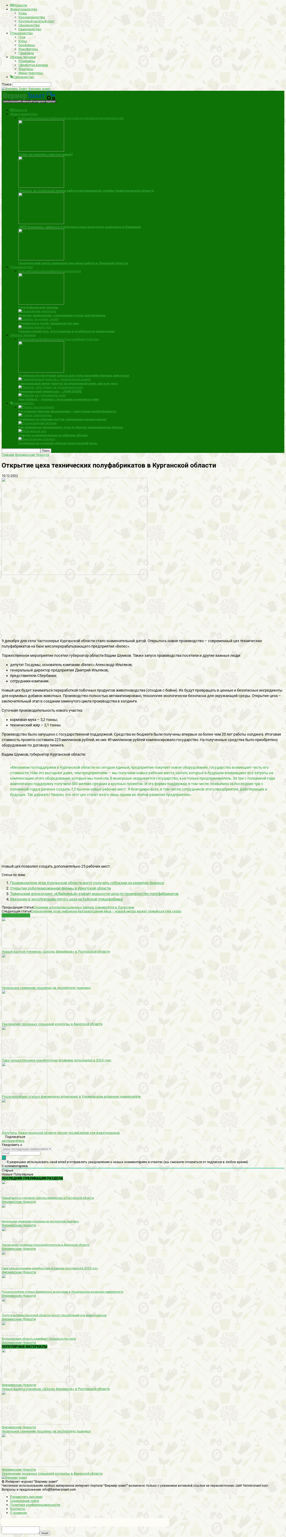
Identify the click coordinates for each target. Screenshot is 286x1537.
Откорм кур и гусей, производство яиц (48, 323)
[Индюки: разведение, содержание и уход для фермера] (37, 311)
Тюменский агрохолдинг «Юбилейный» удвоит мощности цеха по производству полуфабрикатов (94, 894)
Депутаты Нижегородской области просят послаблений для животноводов (61, 1133)
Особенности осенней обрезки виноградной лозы (57, 443)
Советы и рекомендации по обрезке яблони (53, 435)
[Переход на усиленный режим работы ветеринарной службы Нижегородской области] (41, 187)
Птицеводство (21, 33)
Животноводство (23, 9)
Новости (20, 5)
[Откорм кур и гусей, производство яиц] (38, 319)
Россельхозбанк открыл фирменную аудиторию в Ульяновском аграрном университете (71, 1097)
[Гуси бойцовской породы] (41, 303)
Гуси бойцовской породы (38, 307)
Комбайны (26, 61)
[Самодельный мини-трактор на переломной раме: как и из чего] (54, 379)
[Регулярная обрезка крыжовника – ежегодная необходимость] (36, 407)
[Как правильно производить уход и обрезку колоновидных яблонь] (37, 423)
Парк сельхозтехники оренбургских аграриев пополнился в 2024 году (56, 1060)
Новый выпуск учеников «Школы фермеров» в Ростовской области (56, 952)
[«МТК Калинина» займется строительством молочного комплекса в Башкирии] (41, 223)
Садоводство (23, 77)
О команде (18, 1513)
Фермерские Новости (19, 1202)
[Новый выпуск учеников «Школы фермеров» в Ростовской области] (24, 948)
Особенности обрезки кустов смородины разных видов (62, 419)
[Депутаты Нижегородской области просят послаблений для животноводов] (24, 1129)
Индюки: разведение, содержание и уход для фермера (61, 315)
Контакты (17, 1509)
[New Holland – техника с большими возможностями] (42, 395)
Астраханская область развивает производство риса (39, 1338)
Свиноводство (29, 29)
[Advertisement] (127, 605)
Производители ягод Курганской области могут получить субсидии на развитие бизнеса (87, 883)
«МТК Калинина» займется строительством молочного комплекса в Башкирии (79, 227)
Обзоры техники (23, 57)
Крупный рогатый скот (36, 21)
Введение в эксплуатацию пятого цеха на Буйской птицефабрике (66, 899)
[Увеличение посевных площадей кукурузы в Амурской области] (24, 1020)
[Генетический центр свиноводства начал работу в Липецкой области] (41, 259)
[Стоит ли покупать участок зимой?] (41, 150)
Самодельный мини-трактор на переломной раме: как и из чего (68, 383)
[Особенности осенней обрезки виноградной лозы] (36, 439)
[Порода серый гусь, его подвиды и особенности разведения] (34, 327)
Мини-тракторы (30, 73)
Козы (22, 13)
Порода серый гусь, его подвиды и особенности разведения (66, 331)
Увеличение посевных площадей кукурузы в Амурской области (52, 1024)
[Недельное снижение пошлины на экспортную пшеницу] (24, 984)
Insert (44, 1533)
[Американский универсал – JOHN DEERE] (51, 387)
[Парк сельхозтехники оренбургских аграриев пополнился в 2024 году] (24, 1056)
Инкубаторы (28, 49)
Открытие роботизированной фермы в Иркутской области (60, 888)
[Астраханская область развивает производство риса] (12, 1335)
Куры (22, 41)
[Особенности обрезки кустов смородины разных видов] (35, 415)
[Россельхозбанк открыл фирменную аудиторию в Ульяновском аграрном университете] (24, 1093)
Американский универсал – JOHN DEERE (50, 391)
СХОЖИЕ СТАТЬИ (16, 915)
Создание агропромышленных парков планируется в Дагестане (83, 907)
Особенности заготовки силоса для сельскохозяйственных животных (73, 375)
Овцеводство (29, 25)
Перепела (26, 53)
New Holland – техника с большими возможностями (58, 399)
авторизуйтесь (13, 1141)
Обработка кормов (33, 65)
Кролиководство (31, 17)
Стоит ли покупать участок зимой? (45, 154)
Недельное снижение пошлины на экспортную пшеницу (46, 988)
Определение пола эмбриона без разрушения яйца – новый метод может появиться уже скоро (106, 911)
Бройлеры (26, 45)
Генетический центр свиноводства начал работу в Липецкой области (73, 263)
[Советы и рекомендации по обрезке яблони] (32, 431)
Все (20, 118)
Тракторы (25, 69)
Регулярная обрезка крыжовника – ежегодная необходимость (67, 411)
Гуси (21, 37)
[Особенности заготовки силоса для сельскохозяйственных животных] (41, 371)
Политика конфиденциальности (35, 1505)
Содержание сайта (24, 1501)
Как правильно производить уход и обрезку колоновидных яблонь (70, 427)
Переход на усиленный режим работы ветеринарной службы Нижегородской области (86, 191)
